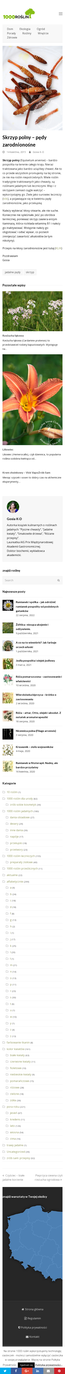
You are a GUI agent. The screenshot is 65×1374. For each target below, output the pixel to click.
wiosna (14, 1132)
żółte (13, 1100)
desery (14, 824)
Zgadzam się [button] (26, 1364)
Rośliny (26, 33)
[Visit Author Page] (32, 507)
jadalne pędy (12, 272)
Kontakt (34, 1337)
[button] (5, 1371)
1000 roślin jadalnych (20, 811)
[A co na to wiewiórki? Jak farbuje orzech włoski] (7, 645)
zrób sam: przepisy (18, 1158)
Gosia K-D (38, 152)
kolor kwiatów (15, 1049)
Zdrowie (12, 37)
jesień (13, 1113)
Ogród (41, 29)
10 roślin (12, 792)
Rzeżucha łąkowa (13, 335)
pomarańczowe (19, 1081)
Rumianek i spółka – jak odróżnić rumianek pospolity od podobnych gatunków (37, 606)
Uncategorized (16, 1152)
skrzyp (30, 272)
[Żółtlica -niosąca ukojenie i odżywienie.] (7, 627)
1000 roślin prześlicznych (22, 868)
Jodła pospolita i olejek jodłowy (35, 660)
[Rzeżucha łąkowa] (32, 311)
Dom (10, 29)
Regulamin (34, 1318)
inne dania (16, 830)
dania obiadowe (20, 817)
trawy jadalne (15, 1145)
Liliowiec (7, 449)
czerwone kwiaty (20, 1061)
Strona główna (34, 1309)
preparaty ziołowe (21, 862)
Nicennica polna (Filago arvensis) (36, 730)
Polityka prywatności (34, 1327)
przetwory (16, 849)
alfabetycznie (15, 881)
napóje (14, 836)
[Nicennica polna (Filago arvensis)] (7, 734)
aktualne (12, 875)
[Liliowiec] (32, 399)
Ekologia (25, 29)
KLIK (58, 248)
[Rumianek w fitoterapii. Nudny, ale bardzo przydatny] (7, 766)
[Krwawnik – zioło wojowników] (7, 750)
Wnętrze (43, 33)
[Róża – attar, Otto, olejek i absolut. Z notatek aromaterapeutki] (7, 716)
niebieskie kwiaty (20, 1074)
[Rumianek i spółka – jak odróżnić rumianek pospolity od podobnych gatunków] (7, 605)
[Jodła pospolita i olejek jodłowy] (7, 663)
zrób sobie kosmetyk (23, 804)
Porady (11, 33)
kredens (15, 1119)
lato (12, 1126)
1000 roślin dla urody (20, 798)
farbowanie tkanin (18, 1042)
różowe (14, 1087)
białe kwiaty (17, 1055)
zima (13, 1138)
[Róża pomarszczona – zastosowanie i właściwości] (7, 679)
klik (5, 199)
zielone (14, 1094)
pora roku (13, 1107)
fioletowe (16, 1068)
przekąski (16, 843)
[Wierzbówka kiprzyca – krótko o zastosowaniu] (7, 698)
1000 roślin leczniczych (21, 856)
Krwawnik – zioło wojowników (34, 746)
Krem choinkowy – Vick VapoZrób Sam (26, 472)
